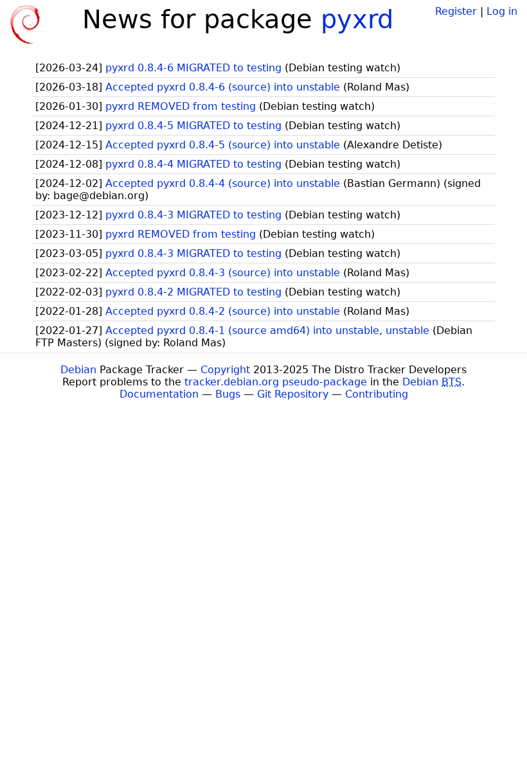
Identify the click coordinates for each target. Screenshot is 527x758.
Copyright (225, 370)
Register (456, 11)
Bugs (227, 394)
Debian (78, 370)
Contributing (376, 394)
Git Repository (292, 394)
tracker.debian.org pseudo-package (275, 382)
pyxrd (357, 19)
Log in (502, 11)
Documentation (159, 394)
